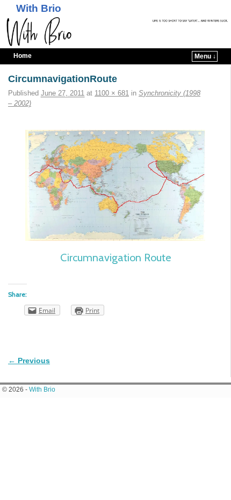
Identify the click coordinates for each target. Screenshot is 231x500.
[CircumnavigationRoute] (115, 185)
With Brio (38, 8)
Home (22, 56)
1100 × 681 (112, 93)
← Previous (29, 360)
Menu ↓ (205, 56)
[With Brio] (115, 31)
